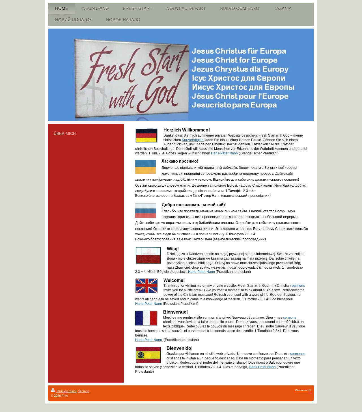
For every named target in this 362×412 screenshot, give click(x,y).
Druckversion (66, 391)
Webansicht (303, 390)
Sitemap (83, 391)
